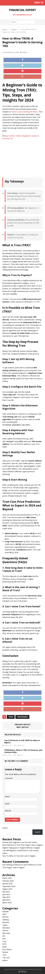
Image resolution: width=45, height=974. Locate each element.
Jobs (4, 938)
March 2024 (7, 902)
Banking (5, 919)
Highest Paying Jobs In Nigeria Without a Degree (21, 848)
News (4, 947)
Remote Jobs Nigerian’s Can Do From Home (19, 842)
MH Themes (22, 972)
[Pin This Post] (22, 71)
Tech (4, 955)
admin (24, 52)
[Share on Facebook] (22, 60)
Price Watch (7, 949)
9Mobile (5, 911)
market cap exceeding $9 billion (24, 112)
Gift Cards (6, 933)
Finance (5, 930)
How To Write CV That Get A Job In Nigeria (19, 856)
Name (7, 796)
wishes (5, 960)
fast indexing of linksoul (11, 865)
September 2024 (8, 886)
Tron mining (22, 717)
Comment (9, 778)
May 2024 (6, 897)
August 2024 (7, 889)
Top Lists (6, 957)
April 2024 (6, 900)
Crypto (5, 925)
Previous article (22, 724)
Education (6, 928)
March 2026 (7, 878)
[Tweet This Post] (22, 65)
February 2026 (8, 881)
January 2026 (7, 883)
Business (5, 922)
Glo (3, 936)
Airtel (4, 914)
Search (5, 828)
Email (7, 803)
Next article (23, 727)
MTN (4, 944)
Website (8, 811)
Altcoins (5, 917)
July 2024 (5, 891)
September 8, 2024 (11, 52)
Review (5, 952)
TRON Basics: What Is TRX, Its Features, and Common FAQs (23, 751)
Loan (4, 941)
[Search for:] (22, 22)
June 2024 (6, 894)
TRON (11, 717)
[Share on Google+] (22, 76)
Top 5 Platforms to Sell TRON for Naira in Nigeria (22, 741)
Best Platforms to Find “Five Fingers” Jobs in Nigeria (22, 845)
